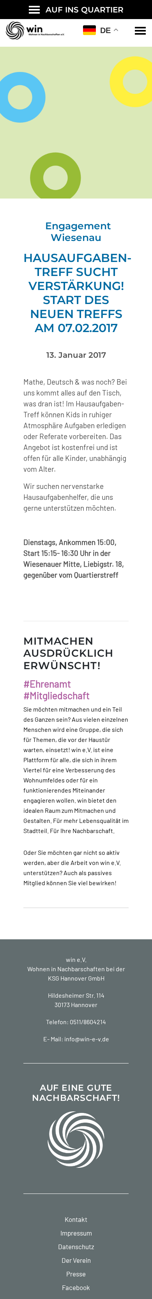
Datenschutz (76, 1246)
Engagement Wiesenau (78, 231)
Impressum (76, 1233)
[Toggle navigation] (140, 30)
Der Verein (76, 1260)
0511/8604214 (88, 1021)
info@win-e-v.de (86, 1038)
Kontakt (76, 1219)
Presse (76, 1274)
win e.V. (76, 959)
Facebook (76, 1287)
